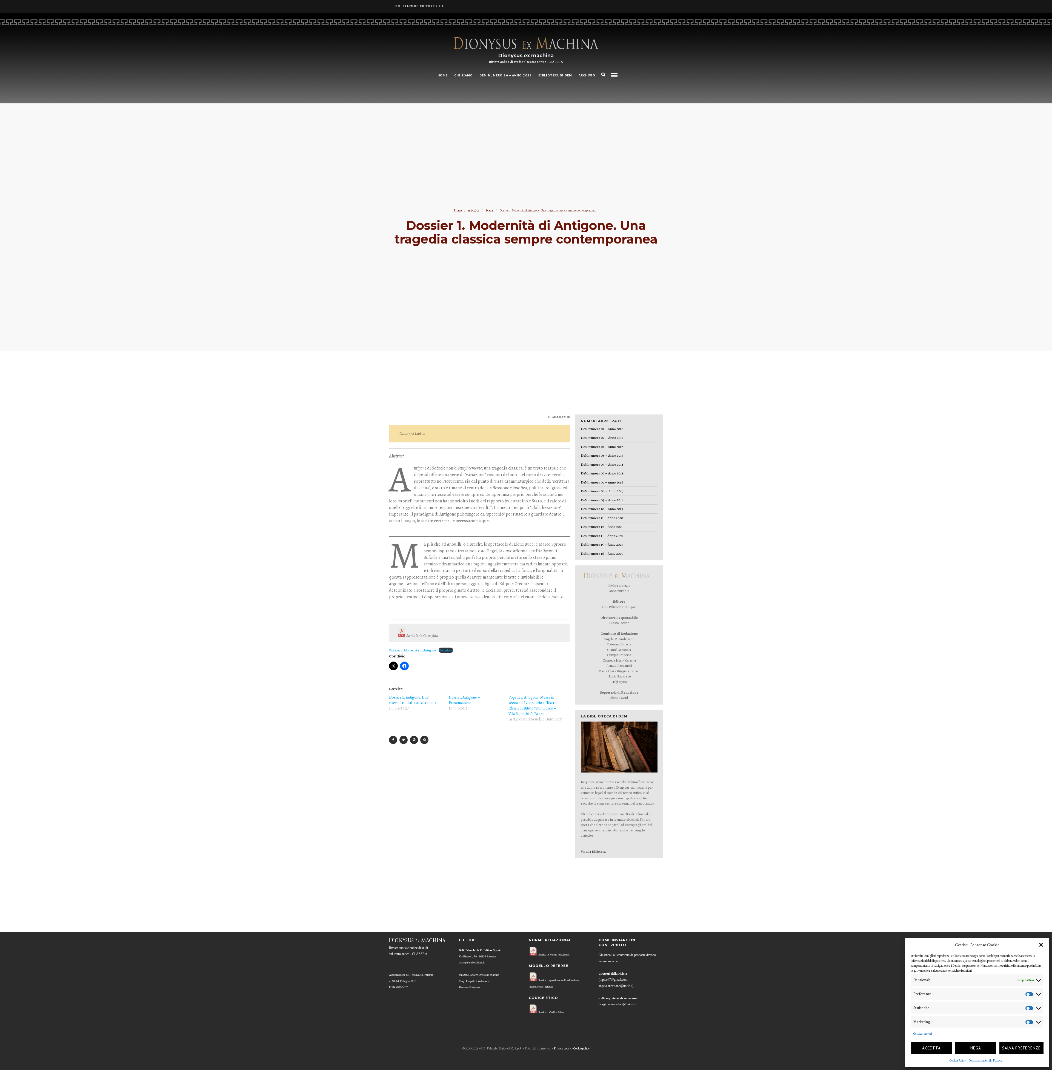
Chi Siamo (463, 75)
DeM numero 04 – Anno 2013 (602, 455)
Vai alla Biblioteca (593, 851)
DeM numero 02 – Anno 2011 (602, 437)
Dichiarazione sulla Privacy (985, 1060)
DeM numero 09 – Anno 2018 (602, 500)
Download (446, 650)
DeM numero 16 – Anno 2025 (505, 75)
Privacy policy (562, 1048)
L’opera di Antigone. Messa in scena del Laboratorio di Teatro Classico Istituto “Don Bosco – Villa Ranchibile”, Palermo (532, 705)
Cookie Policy (958, 1060)
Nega (975, 1048)
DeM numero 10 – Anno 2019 (602, 509)
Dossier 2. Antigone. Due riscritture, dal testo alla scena (412, 700)
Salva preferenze (1021, 1048)
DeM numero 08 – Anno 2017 (602, 491)
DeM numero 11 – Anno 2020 (602, 518)
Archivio (587, 75)
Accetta (931, 1048)
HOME (443, 75)
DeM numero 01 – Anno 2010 (602, 429)
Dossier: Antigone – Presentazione (464, 700)
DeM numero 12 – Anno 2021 (602, 526)
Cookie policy (581, 1048)
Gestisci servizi (922, 1033)
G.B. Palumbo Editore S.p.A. (420, 6)
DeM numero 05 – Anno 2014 (602, 464)
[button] (1041, 945)
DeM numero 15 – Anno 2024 (602, 544)
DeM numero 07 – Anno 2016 (602, 482)
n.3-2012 (473, 210)
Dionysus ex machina (526, 56)
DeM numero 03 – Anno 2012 (602, 446)
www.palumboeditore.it (472, 962)
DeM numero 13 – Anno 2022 (602, 535)
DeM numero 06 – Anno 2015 (602, 473)
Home (458, 210)
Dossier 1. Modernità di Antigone (412, 650)
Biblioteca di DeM (555, 75)
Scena (489, 210)
